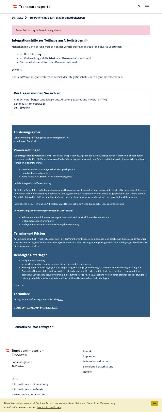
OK (154, 403)
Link (22, 284)
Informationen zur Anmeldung (30, 384)
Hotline (87, 371)
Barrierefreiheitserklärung (98, 366)
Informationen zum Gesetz (27, 389)
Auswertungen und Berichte (28, 394)
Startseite (17, 17)
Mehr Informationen (49, 407)
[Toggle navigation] (147, 6)
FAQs (15, 379)
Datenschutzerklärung (96, 361)
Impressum (89, 356)
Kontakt (87, 351)
